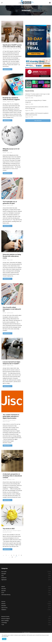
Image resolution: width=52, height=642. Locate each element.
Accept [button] (4, 639)
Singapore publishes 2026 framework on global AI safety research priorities (36, 113)
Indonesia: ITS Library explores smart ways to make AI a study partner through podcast (37, 94)
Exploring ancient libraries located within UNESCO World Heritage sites (36, 107)
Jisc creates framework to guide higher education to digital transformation (11, 416)
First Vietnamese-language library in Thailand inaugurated (35, 101)
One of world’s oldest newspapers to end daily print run (12, 309)
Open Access (9, 530)
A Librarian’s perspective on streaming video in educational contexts (12, 475)
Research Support (17, 530)
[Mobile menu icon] (50, 2)
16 (12, 557)
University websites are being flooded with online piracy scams (12, 256)
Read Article (7, 69)
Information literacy (7, 420)
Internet (4, 48)
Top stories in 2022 (8, 528)
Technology (9, 48)
